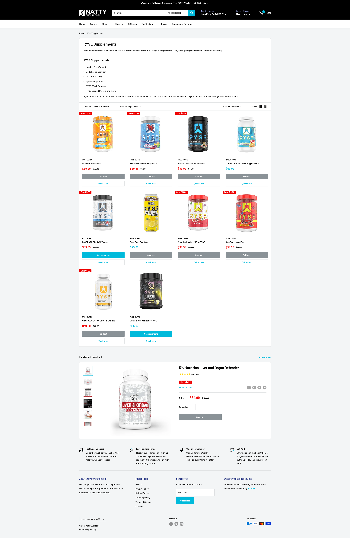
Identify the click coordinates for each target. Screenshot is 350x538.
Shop (104, 24)
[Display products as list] (265, 106)
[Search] (191, 13)
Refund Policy (142, 493)
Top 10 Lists (147, 24)
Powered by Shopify (87, 529)
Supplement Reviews (182, 24)
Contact (139, 506)
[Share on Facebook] (249, 387)
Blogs (117, 24)
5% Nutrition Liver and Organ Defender (209, 368)
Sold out (103, 176)
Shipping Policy (142, 497)
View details (265, 357)
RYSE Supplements (95, 33)
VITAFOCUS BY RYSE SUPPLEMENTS (98, 320)
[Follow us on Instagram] (181, 524)
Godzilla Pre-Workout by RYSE (143, 320)
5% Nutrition (185, 387)
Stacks (164, 24)
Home (82, 24)
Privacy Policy (142, 488)
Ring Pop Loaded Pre (235, 242)
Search (138, 484)
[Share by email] (264, 387)
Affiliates (132, 24)
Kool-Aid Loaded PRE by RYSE (143, 163)
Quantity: (183, 407)
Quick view (103, 183)
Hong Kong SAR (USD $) (90, 519)
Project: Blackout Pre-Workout (191, 163)
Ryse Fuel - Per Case (139, 242)
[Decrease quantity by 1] (193, 407)
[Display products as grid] (260, 106)
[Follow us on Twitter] (176, 524)
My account (242, 14)
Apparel (93, 24)
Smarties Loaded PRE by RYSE (191, 242)
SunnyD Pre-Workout (91, 163)
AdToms (251, 488)
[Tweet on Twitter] (259, 387)
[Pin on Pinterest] (254, 387)
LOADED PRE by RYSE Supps (94, 242)
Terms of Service (143, 502)
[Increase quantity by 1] (207, 407)
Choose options (103, 255)
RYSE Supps (87, 160)
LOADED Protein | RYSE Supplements (242, 163)
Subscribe (185, 500)
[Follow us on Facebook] (171, 524)
